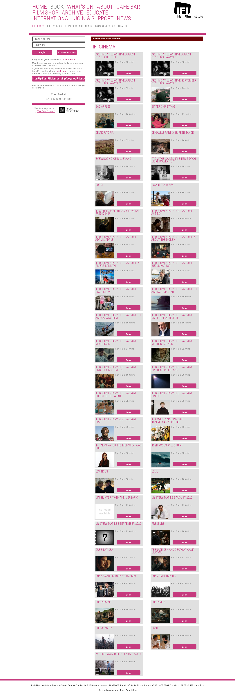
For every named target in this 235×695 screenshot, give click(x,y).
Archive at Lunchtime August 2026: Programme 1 (171, 56)
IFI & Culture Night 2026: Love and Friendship (117, 212)
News (124, 18)
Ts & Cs (122, 26)
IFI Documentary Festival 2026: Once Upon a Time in (116, 368)
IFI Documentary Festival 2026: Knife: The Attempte (172, 316)
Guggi (99, 185)
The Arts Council (46, 111)
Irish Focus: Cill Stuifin (167, 445)
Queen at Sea (104, 549)
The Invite (158, 602)
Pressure (157, 523)
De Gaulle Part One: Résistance (172, 132)
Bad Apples (103, 106)
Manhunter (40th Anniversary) (116, 497)
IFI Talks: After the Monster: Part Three (118, 447)
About (105, 7)
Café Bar (128, 7)
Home (39, 7)
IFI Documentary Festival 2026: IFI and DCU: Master (174, 290)
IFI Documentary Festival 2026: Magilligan (116, 342)
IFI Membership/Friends (79, 26)
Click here (69, 59)
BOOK (57, 7)
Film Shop (45, 13)
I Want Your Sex (162, 185)
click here (61, 71)
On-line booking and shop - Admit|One (117, 690)
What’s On (80, 7)
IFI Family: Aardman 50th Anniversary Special (167, 421)
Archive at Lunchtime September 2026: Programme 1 (173, 82)
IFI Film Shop (54, 26)
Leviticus (101, 471)
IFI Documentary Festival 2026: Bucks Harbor (172, 264)
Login (42, 52)
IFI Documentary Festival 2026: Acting (172, 212)
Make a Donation (105, 26)
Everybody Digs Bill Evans (113, 158)
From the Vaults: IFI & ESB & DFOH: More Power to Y (173, 160)
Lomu (154, 471)
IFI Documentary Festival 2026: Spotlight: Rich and (172, 368)
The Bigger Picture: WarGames (116, 576)
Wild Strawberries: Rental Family (118, 654)
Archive (72, 13)
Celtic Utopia (104, 132)
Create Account (67, 52)
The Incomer (103, 602)
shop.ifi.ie (199, 685)
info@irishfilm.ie (135, 685)
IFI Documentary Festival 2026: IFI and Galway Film (118, 316)
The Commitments (163, 576)
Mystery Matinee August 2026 (171, 497)
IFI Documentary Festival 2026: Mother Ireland (172, 342)
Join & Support (93, 18)
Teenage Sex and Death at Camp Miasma (172, 551)
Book (128, 73)
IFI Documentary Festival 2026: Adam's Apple (116, 238)
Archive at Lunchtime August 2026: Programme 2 (115, 82)
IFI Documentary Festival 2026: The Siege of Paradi (116, 395)
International (51, 18)
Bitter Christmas (163, 106)
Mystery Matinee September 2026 (118, 523)
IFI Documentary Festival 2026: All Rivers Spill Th (118, 264)
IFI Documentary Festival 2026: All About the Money (174, 238)
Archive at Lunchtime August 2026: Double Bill (115, 56)
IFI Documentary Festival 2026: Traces (172, 395)
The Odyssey (104, 628)
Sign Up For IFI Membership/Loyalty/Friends (58, 78)
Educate (97, 13)
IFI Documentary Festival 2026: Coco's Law (116, 290)
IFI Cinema (38, 26)
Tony (154, 628)
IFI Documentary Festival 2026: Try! (116, 421)
